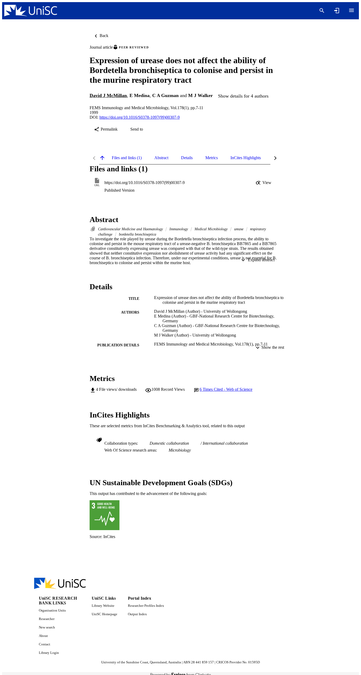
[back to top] (102, 158)
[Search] (322, 10)
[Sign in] (336, 10)
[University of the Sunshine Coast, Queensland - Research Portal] (30, 11)
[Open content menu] (351, 10)
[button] (264, 182)
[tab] (126, 157)
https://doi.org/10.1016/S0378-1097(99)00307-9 (139, 117)
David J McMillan (108, 95)
